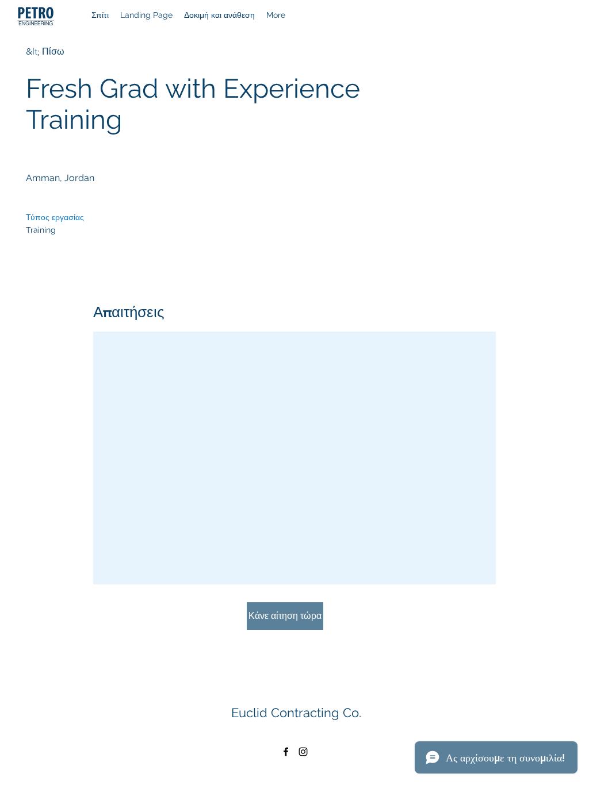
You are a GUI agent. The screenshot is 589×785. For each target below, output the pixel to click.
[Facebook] (286, 751)
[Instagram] (303, 751)
